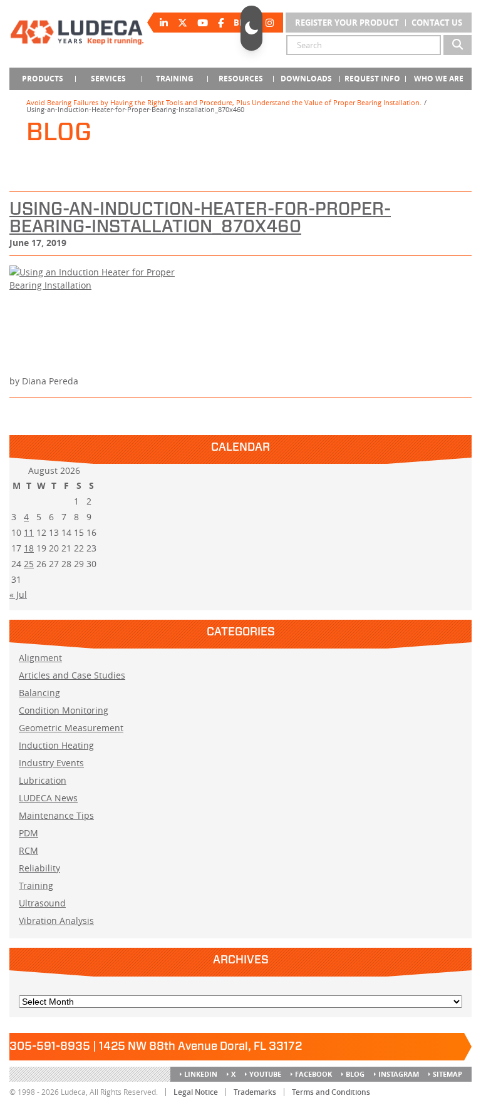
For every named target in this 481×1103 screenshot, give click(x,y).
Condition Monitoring (63, 710)
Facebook (313, 1074)
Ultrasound (42, 903)
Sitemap (447, 1074)
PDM (28, 833)
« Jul (18, 594)
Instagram (398, 1074)
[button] (251, 28)
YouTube (265, 1074)
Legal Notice (195, 1092)
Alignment (40, 658)
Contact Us (436, 22)
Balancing (39, 693)
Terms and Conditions (331, 1092)
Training (36, 885)
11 (29, 532)
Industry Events (51, 763)
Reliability (39, 868)
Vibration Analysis (56, 920)
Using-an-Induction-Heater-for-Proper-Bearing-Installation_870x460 (200, 218)
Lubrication (42, 780)
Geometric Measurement (71, 728)
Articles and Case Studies (72, 675)
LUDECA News (48, 798)
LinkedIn (200, 1074)
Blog (355, 1074)
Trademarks (255, 1092)
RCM (28, 850)
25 (29, 564)
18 (29, 548)
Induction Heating (56, 745)
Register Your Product (347, 22)
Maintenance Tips (56, 815)
